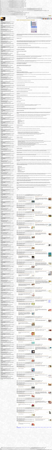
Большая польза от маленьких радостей (23, 349)
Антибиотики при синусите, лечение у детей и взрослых (25, 311)
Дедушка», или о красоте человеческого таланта (41, 382)
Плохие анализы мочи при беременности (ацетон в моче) (42, 270)
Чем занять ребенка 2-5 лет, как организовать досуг (24, 235)
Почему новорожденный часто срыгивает (40, 337)
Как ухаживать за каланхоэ (21, 403)
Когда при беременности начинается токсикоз (40, 289)
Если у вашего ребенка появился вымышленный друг (41, 355)
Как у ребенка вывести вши (38, 364)
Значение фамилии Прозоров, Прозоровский (23, 273)
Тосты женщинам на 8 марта (21, 367)
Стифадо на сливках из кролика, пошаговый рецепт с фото (25, 246)
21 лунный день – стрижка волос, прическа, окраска (24, 208)
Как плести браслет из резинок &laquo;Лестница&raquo (25, 292)
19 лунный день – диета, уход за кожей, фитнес (24, 331)
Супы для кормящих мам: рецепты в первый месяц (41, 279)
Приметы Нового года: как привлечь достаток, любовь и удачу (26, 302)
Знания (50, 15)
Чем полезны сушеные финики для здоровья (40, 232)
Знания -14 (19, 427)
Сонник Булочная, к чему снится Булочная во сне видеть (42, 418)
